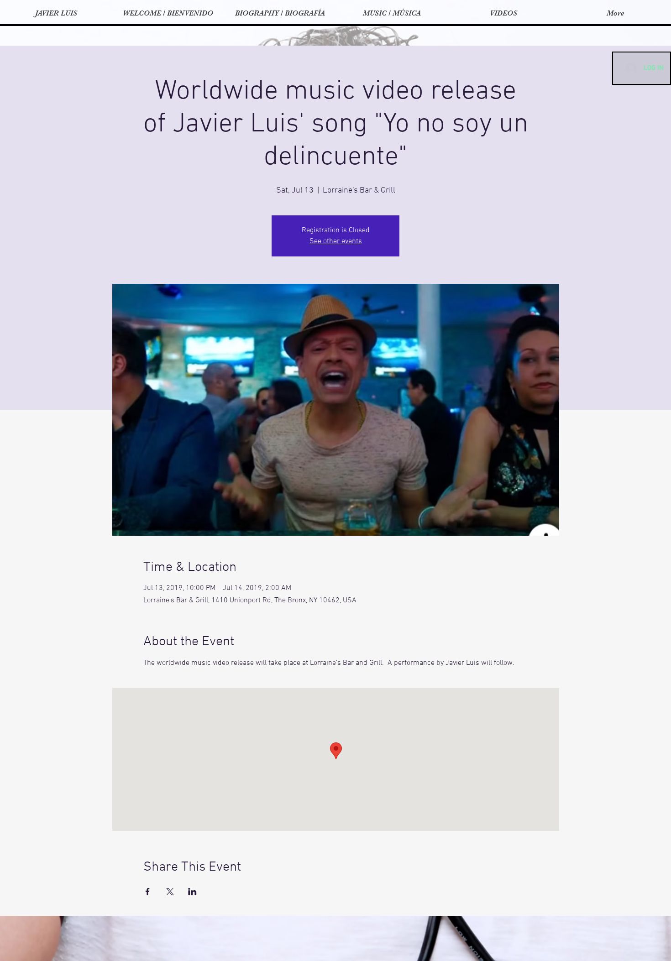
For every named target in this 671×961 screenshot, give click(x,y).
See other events (335, 241)
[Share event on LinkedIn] (192, 891)
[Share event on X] (170, 891)
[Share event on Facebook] (147, 891)
